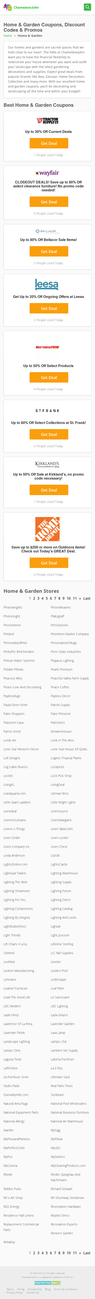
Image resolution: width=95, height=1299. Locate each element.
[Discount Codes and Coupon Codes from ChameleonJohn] (21, 7)
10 (69, 598)
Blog (47, 1289)
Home (8, 35)
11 (75, 598)
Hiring (20, 1289)
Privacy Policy (15, 1292)
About (10, 1289)
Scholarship (35, 1289)
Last (86, 598)
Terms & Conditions (66, 1289)
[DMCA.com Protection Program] (47, 1282)
